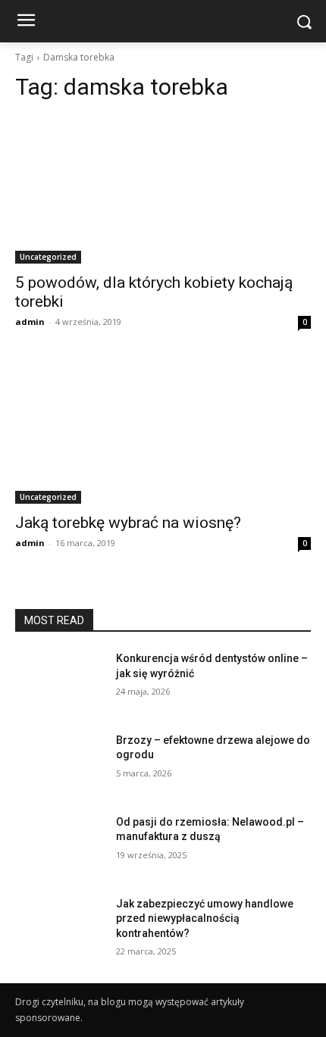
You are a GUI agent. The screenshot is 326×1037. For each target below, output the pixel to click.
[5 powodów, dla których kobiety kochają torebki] (163, 190)
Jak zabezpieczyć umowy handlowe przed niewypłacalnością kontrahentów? (204, 918)
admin (30, 321)
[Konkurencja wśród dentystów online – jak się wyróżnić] (59, 682)
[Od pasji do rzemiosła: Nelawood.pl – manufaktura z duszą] (59, 846)
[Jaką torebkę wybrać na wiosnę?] (163, 430)
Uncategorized (48, 256)
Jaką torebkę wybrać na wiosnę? (128, 523)
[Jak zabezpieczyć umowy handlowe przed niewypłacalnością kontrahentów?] (59, 928)
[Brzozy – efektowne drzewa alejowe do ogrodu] (59, 764)
